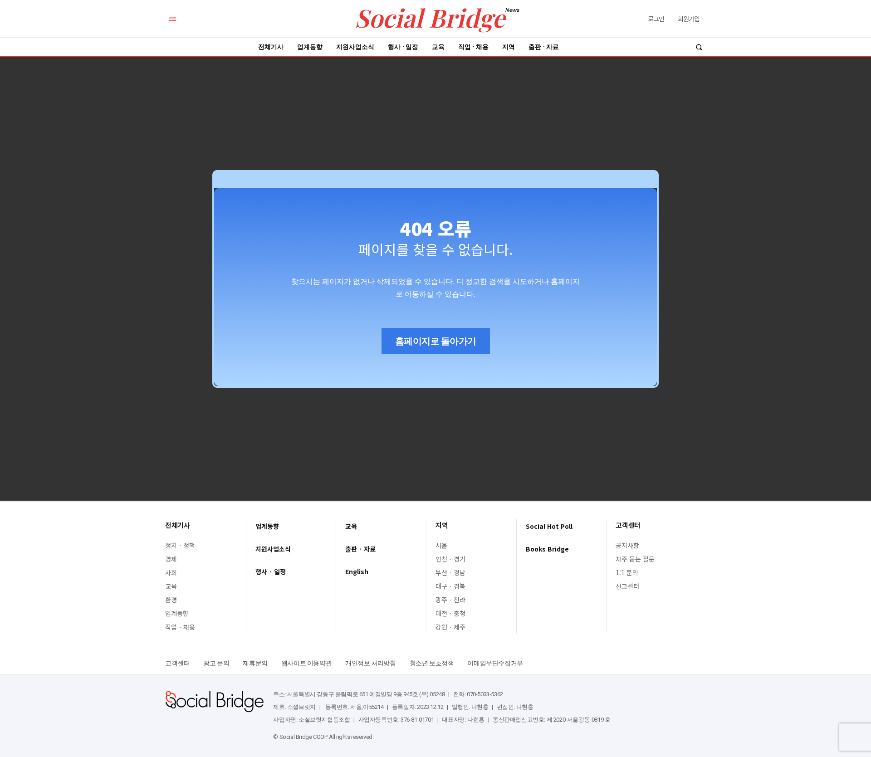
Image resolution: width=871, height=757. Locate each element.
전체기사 (177, 525)
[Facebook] (655, 661)
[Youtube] (694, 661)
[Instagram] (668, 661)
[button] (699, 47)
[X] (681, 661)
